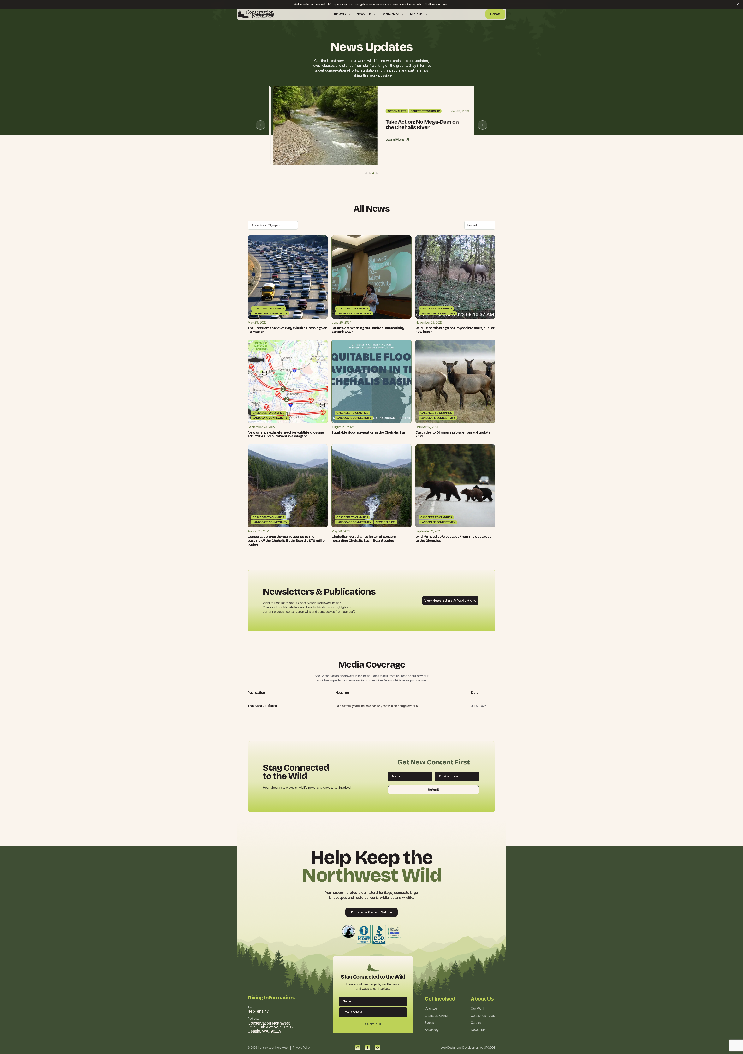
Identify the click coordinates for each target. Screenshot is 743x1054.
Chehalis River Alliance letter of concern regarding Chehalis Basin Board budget (363, 539)
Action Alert (392, 111)
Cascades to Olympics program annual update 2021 (452, 434)
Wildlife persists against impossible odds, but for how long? (455, 330)
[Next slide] (482, 125)
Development (470, 1047)
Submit (433, 789)
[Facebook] (367, 1047)
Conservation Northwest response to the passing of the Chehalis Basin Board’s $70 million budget (287, 541)
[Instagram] (357, 1047)
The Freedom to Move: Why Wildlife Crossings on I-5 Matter (287, 330)
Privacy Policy (302, 1047)
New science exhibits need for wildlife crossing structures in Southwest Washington (286, 434)
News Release (385, 522)
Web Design (448, 1047)
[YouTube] (377, 1047)
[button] (366, 173)
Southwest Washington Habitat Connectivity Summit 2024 (367, 330)
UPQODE (489, 1047)
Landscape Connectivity (270, 313)
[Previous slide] (260, 125)
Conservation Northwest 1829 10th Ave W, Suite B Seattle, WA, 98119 (270, 1027)
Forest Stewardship (421, 111)
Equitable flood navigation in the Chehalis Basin (369, 432)
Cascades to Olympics (268, 308)
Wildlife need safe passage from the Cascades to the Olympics (453, 539)
